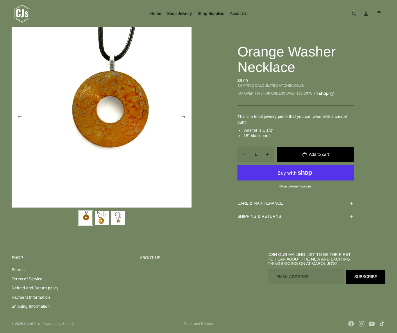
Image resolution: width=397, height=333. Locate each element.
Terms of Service (27, 279)
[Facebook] (351, 323)
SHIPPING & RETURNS (259, 216)
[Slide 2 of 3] (102, 218)
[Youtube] (371, 323)
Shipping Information (31, 306)
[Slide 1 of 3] (85, 218)
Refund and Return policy (35, 288)
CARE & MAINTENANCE (260, 203)
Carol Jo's (32, 324)
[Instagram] (361, 323)
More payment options (295, 186)
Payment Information (31, 297)
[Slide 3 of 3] (118, 218)
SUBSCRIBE (365, 276)
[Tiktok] (381, 323)
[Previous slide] (18, 117)
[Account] (366, 13)
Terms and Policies (199, 324)
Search (18, 269)
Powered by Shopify (58, 324)
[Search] (354, 13)
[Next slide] (185, 117)
